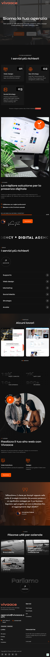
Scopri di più (19, 29)
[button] (23, 360)
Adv (27, 613)
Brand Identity (8, 552)
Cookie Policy (9, 626)
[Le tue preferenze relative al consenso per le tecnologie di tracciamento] (47, 654)
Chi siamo (3, 634)
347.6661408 (17, 620)
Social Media (9, 294)
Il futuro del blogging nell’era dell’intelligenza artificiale (12, 568)
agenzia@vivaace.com (12, 616)
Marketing (7, 288)
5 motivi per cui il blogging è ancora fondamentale (35, 550)
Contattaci (31, 29)
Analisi (6, 307)
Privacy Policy (3, 626)
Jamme (32, 350)
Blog (2, 639)
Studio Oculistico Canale (10, 349)
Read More (28, 221)
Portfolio (3, 636)
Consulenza (28, 616)
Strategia (7, 301)
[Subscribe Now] (48, 641)
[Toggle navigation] (47, 2)
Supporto (7, 275)
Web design (8, 281)
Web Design (7, 352)
